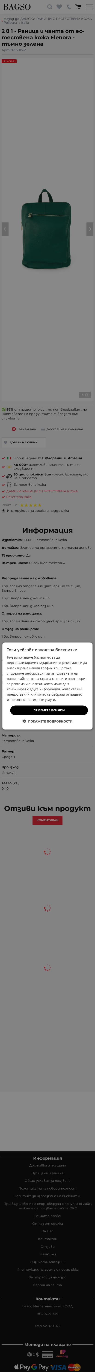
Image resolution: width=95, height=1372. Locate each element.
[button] (48, 721)
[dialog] (47, 686)
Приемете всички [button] (49, 710)
